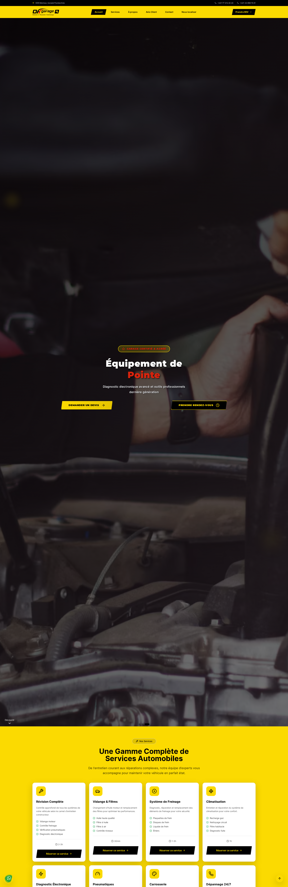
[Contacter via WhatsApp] (8, 878)
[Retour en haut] (279, 878)
